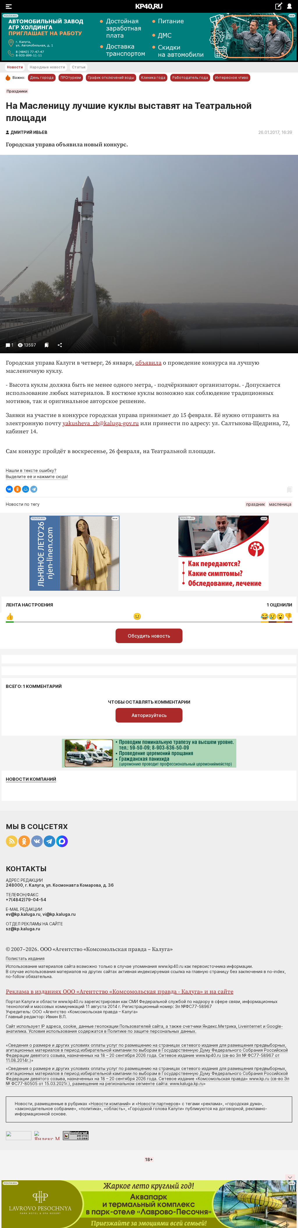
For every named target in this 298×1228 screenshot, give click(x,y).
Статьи (78, 67)
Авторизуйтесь (149, 715)
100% (137, 616)
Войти (289, 6)
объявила (148, 363)
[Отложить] (47, 345)
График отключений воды (111, 77)
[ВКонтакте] (9, 489)
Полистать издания (25, 958)
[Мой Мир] (25, 489)
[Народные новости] (278, 6)
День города (42, 77)
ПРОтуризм (71, 77)
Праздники (17, 91)
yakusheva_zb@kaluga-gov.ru (101, 423)
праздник (255, 504)
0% (10, 616)
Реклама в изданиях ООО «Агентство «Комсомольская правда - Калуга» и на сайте (119, 991)
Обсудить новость (149, 636)
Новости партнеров (158, 1103)
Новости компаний (31, 779)
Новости (15, 67)
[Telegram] (33, 489)
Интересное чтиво (231, 77)
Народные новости (47, 67)
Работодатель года (190, 77)
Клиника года (153, 77)
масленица (280, 504)
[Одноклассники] (17, 489)
